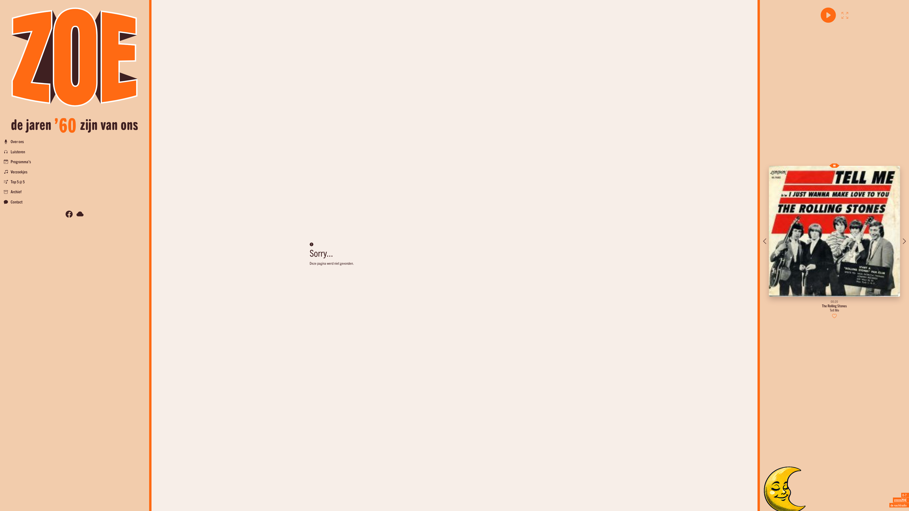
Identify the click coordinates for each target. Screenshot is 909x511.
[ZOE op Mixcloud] (80, 214)
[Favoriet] (834, 316)
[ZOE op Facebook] (69, 214)
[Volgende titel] (904, 241)
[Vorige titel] (764, 241)
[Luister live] (828, 15)
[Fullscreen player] (845, 15)
